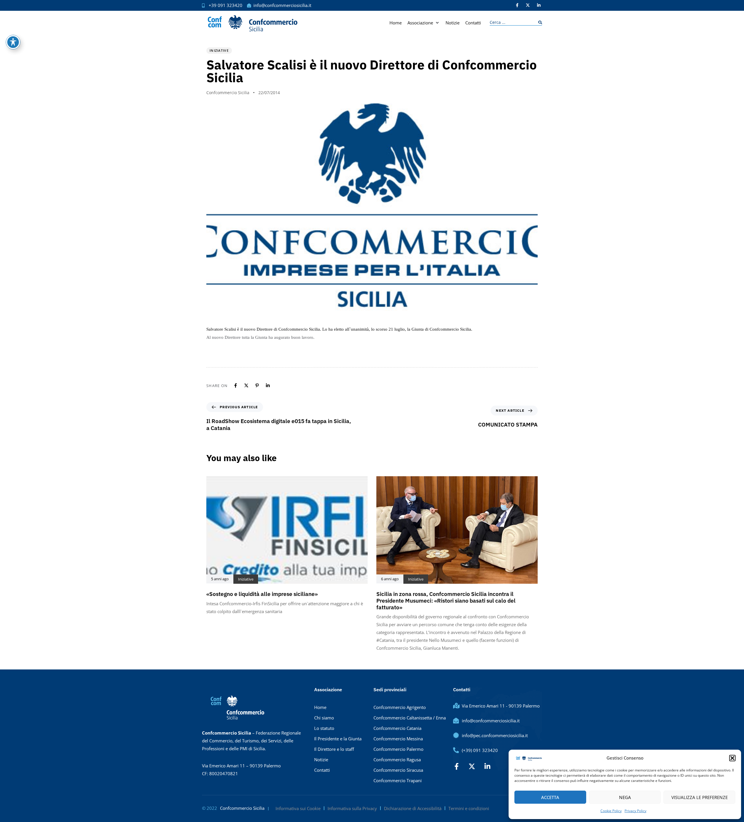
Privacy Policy (635, 810)
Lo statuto (324, 728)
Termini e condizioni (468, 808)
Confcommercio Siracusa (398, 770)
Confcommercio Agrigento (399, 707)
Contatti (322, 770)
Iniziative (219, 50)
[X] (246, 385)
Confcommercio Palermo (398, 749)
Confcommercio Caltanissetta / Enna (409, 718)
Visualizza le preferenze (699, 797)
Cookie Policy (611, 810)
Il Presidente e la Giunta (338, 739)
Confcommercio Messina (398, 739)
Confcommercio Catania (397, 728)
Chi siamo (324, 718)
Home (320, 707)
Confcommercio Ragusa (397, 759)
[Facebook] (235, 385)
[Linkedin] (268, 385)
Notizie (321, 759)
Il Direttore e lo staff (334, 749)
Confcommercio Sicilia (227, 92)
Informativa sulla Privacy (352, 808)
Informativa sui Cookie (298, 808)
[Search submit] (538, 22)
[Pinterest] (257, 385)
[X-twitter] (528, 5)
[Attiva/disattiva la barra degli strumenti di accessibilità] (13, 42)
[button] (732, 758)
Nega (625, 797)
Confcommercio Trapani (397, 780)
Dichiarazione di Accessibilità (412, 808)
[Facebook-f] (517, 5)
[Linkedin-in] (539, 5)
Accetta (550, 797)
